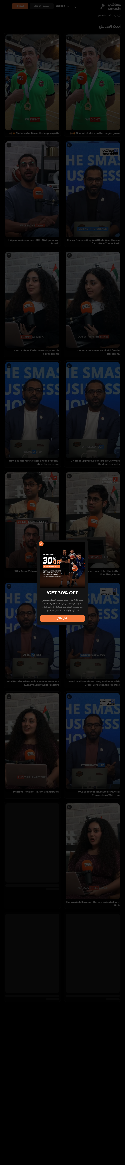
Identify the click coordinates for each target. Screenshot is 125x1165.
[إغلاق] (41, 543)
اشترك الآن (62, 618)
